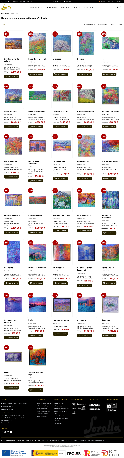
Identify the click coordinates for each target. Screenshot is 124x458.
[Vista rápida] (22, 36)
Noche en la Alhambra (33, 162)
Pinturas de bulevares (44, 406)
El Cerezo (57, 59)
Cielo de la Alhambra (37, 268)
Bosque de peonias (36, 111)
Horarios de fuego (61, 320)
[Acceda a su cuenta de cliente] (117, 7)
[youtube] (11, 432)
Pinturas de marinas (44, 411)
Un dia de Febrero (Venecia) (85, 269)
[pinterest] (8, 432)
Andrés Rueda (8, 64)
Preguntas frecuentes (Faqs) (61, 419)
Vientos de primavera (106, 216)
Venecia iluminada (12, 215)
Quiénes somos (59, 403)
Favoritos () (119, 1)
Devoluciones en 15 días (61, 412)
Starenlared (44, 440)
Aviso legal (83, 440)
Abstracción (58, 268)
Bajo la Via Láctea (61, 111)
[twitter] (5, 432)
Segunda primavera (110, 111)
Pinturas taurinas (43, 416)
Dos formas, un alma (111, 161)
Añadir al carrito (13, 76)
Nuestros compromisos (62, 406)
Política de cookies (71, 440)
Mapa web (58, 423)
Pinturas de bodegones (45, 403)
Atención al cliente (60, 416)
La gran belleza (84, 215)
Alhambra (81, 320)
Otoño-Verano (59, 161)
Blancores (106, 320)
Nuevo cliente (67, 1)
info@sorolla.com (17, 1)
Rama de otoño (10, 161)
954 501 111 (6, 1)
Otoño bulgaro (108, 268)
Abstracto (8, 268)
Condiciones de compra (57, 440)
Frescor (105, 59)
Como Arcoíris (10, 111)
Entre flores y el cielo (37, 59)
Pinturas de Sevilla (43, 413)
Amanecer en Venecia (10, 321)
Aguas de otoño (84, 161)
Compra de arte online (62, 408)
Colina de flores (35, 215)
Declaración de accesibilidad (96, 440)
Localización (28, 1)
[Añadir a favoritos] (22, 33)
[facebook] (2, 432)
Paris (30, 320)
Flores (6, 372)
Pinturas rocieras (43, 408)
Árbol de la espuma (85, 111)
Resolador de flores (61, 215)
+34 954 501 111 (8, 406)
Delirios (80, 59)
